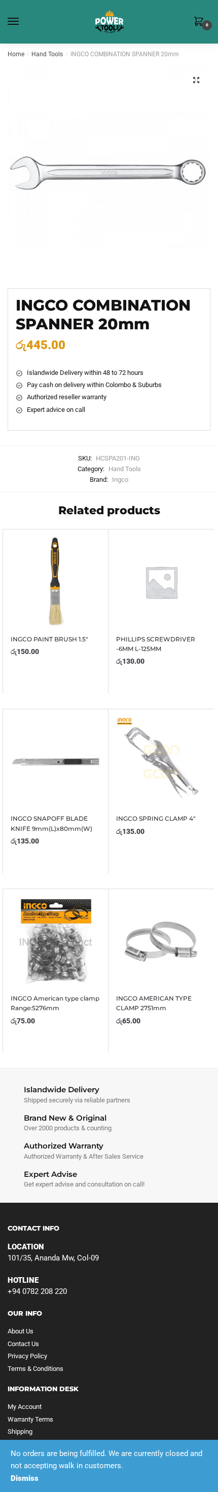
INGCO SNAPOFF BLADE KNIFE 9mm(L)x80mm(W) (51, 823)
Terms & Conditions (35, 1368)
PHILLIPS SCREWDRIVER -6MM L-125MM (155, 644)
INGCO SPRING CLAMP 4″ (156, 818)
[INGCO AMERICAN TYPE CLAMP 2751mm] (161, 941)
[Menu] (23, 21)
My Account (25, 1406)
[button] (196, 80)
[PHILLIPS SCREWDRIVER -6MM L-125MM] (161, 582)
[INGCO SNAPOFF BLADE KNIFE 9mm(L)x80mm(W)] (55, 762)
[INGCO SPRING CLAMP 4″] (161, 762)
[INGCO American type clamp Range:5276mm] (55, 941)
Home (16, 54)
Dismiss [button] (25, 1478)
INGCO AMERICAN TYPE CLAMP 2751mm (154, 1003)
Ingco (120, 479)
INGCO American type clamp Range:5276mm (55, 1003)
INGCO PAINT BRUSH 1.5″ (49, 639)
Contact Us (23, 1344)
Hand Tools (47, 54)
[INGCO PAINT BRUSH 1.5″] (55, 582)
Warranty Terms (30, 1419)
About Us (20, 1331)
